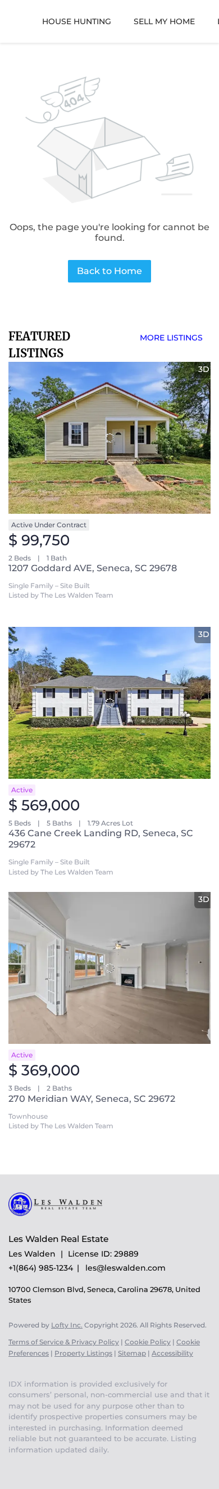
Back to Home (109, 271)
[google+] (36, 1466)
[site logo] (60, 1222)
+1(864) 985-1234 (40, 1268)
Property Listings (83, 1353)
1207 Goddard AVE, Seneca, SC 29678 (92, 568)
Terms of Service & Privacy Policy (63, 1342)
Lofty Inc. (67, 1325)
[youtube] (14, 1466)
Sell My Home (164, 21)
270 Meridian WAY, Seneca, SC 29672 (91, 1098)
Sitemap (132, 1353)
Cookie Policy (148, 1342)
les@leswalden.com (125, 1268)
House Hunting (76, 21)
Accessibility (172, 1353)
